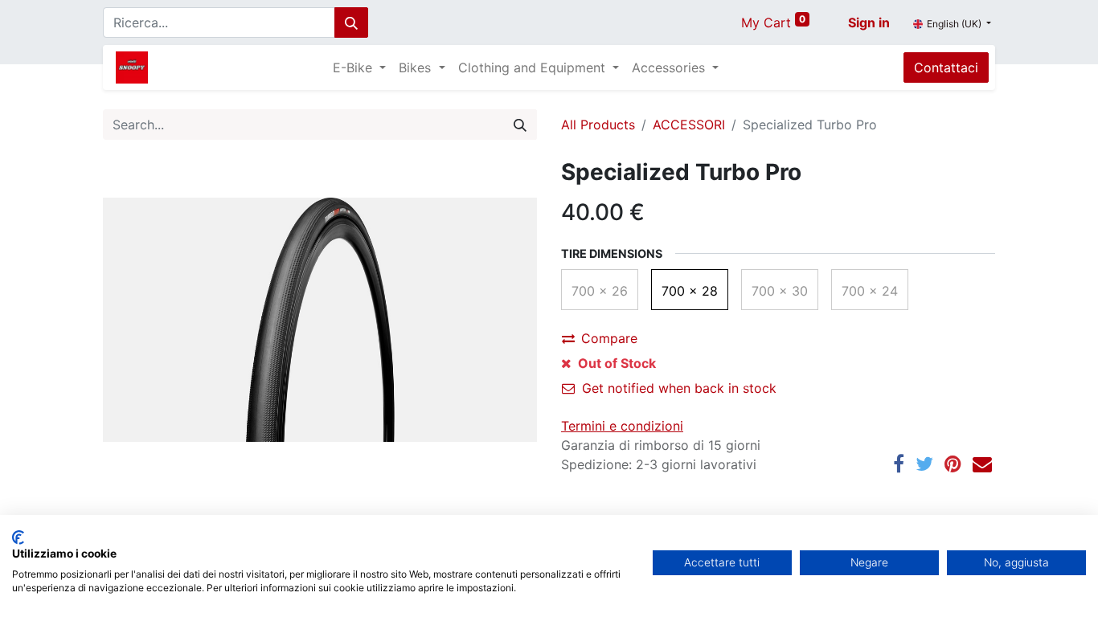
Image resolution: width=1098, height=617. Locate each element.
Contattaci (946, 67)
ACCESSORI (689, 124)
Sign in (869, 22)
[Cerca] (351, 22)
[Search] (520, 124)
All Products (598, 124)
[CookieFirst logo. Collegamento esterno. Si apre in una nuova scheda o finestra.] (18, 537)
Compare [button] (609, 338)
